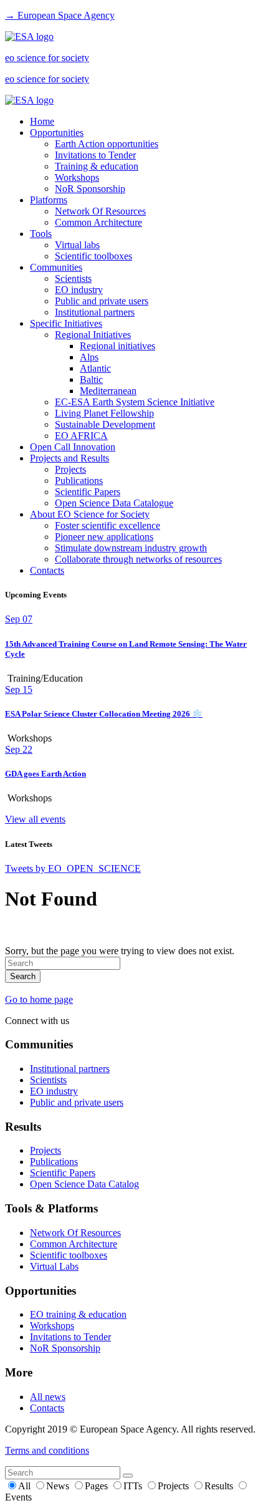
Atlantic (95, 368)
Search (23, 976)
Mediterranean (108, 390)
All (25, 1486)
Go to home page (39, 999)
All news (47, 1396)
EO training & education (78, 1314)
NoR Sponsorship (90, 188)
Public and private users (101, 301)
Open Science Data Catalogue (114, 503)
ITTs (134, 1486)
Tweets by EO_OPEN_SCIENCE (73, 868)
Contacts (47, 570)
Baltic (91, 379)
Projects (70, 469)
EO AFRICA (81, 435)
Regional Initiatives (93, 334)
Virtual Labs (54, 1266)
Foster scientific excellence (107, 525)
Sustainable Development (105, 424)
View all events (35, 819)
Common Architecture (98, 222)
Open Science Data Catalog (84, 1184)
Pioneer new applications (104, 536)
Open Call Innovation (72, 447)
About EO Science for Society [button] (90, 514)
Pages (97, 1486)
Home (42, 121)
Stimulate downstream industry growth (131, 548)
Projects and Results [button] (69, 458)
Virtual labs (77, 244)
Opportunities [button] (57, 132)
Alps (89, 357)
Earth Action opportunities (106, 143)
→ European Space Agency (60, 15)
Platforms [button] (48, 200)
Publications (79, 480)
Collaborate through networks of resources (138, 559)
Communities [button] (56, 267)
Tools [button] (41, 233)
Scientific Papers (87, 491)
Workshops (77, 177)
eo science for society (47, 57)
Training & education (96, 166)
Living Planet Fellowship (104, 413)
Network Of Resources (100, 211)
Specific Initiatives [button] (66, 323)
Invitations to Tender (95, 155)
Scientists (73, 278)
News (59, 1486)
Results (220, 1486)
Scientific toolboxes (93, 256)
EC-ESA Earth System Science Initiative (134, 402)
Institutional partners (95, 312)
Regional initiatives (117, 346)
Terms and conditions (47, 1450)
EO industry (79, 289)
